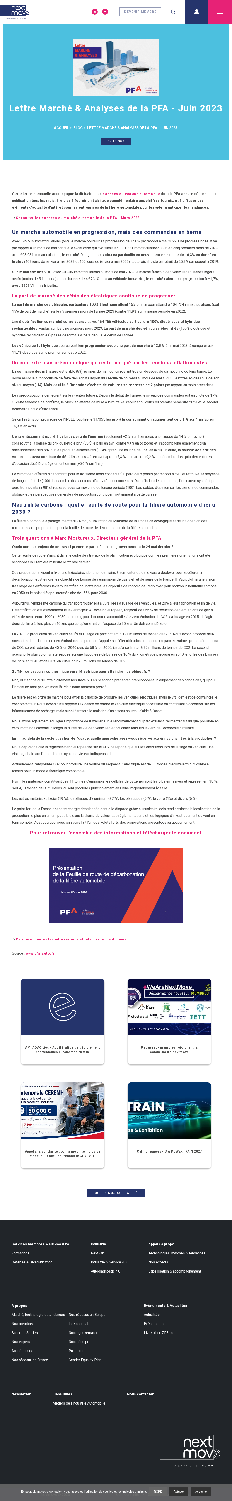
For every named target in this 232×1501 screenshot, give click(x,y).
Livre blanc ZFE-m (158, 1333)
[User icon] (196, 12)
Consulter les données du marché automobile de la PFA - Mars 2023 (78, 218)
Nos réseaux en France (30, 1360)
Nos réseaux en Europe (87, 1315)
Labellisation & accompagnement (174, 1271)
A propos (19, 1305)
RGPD (158, 1491)
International (78, 1324)
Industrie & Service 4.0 (109, 1262)
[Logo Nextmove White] (190, 1451)
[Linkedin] (95, 12)
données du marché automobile (131, 194)
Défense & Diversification (32, 1262)
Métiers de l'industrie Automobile (79, 1403)
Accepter (201, 1491)
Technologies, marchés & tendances (176, 1253)
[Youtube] (105, 12)
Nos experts (158, 1262)
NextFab (97, 1253)
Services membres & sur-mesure (40, 1244)
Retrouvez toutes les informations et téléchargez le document (73, 939)
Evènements (154, 1324)
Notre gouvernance (84, 1333)
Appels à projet (161, 1244)
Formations (20, 1253)
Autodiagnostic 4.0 (105, 1271)
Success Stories (25, 1333)
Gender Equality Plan (85, 1360)
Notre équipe (79, 1342)
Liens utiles (62, 1394)
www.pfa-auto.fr (40, 953)
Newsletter (21, 1394)
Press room (78, 1351)
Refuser (179, 1491)
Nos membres (23, 1324)
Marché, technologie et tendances (38, 1315)
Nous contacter (140, 1394)
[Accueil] (14, 12)
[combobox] (173, 12)
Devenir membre (140, 12)
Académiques (22, 1351)
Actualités (152, 1315)
